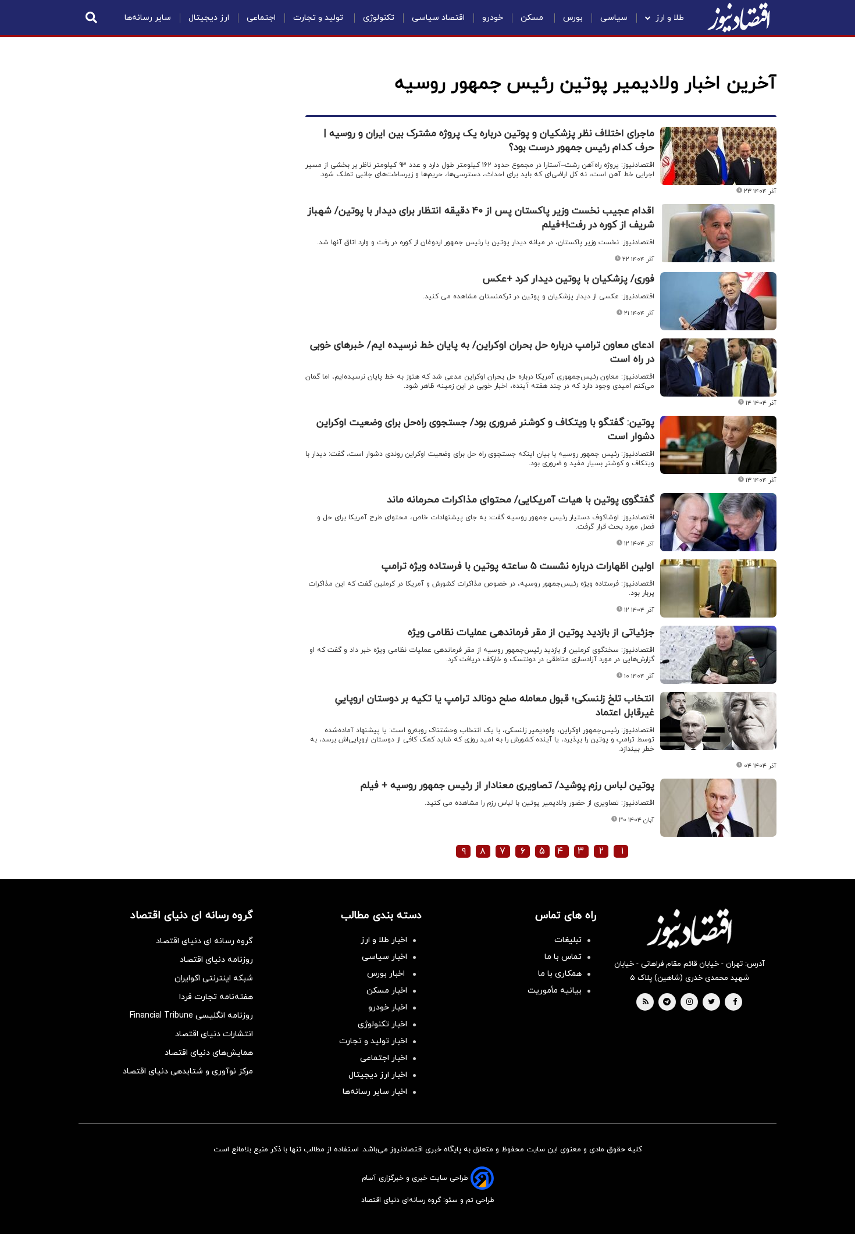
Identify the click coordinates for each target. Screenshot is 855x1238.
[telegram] (667, 1002)
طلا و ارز (669, 17)
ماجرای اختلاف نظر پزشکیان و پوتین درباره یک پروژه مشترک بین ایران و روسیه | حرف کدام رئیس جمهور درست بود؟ (489, 141)
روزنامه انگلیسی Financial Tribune (191, 1015)
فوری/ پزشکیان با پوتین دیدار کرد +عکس (568, 279)
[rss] (646, 1002)
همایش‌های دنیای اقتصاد (209, 1052)
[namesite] (739, 17)
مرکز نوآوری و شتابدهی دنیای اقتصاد (188, 1071)
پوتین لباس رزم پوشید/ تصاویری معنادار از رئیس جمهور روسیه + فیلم (507, 786)
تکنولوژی (378, 17)
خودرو (492, 17)
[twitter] (711, 1002)
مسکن (533, 17)
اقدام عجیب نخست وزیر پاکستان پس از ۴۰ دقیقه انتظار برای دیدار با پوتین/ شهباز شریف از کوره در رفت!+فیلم (481, 218)
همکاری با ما (560, 973)
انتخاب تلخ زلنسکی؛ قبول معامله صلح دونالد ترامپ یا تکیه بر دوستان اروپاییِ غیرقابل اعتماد (494, 706)
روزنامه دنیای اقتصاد (216, 959)
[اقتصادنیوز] (689, 928)
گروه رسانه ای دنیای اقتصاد (204, 941)
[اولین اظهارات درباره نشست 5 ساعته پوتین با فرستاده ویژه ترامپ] (718, 588)
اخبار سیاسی (384, 956)
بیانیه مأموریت (555, 990)
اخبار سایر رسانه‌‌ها (375, 1091)
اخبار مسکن (386, 990)
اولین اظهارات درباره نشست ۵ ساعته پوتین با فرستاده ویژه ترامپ (518, 566)
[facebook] (735, 1002)
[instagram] (689, 1002)
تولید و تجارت (319, 17)
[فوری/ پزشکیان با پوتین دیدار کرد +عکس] (718, 301)
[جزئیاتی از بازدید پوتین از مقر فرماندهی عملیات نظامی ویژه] (718, 655)
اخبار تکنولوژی (382, 1024)
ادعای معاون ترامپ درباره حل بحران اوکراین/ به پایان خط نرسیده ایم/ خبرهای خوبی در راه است (482, 352)
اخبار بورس (387, 973)
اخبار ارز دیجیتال (377, 1074)
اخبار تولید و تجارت (373, 1041)
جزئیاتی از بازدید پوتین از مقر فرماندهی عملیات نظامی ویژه (531, 633)
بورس (573, 17)
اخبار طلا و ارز (384, 940)
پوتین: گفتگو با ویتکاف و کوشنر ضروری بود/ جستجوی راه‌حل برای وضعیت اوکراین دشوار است (485, 430)
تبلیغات (568, 940)
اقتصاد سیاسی (438, 17)
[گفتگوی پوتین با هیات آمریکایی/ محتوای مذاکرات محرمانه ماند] (718, 522)
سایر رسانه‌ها (147, 17)
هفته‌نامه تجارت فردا (216, 996)
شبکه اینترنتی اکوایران (213, 978)
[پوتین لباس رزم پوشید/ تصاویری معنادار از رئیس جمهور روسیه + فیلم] (718, 808)
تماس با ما (563, 956)
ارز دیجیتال (208, 17)
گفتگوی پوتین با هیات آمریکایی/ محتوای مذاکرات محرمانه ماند (520, 500)
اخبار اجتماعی (383, 1058)
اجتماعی (261, 17)
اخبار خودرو (387, 1007)
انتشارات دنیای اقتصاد (214, 1034)
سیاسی (614, 17)
